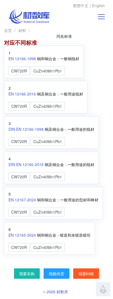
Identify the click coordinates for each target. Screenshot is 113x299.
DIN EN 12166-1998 (26, 129)
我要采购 (27, 273)
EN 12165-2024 (22, 235)
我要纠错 (86, 273)
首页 (8, 30)
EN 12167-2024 (22, 199)
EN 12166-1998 (22, 58)
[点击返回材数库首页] (29, 16)
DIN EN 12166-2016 (26, 164)
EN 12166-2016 (22, 94)
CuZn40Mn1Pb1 (47, 71)
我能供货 (56, 273)
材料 (22, 30)
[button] (103, 289)
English (98, 5)
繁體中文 (80, 5)
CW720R (19, 71)
